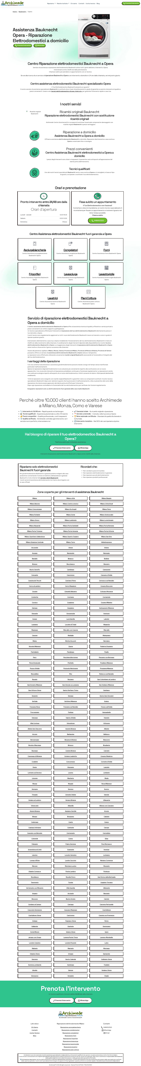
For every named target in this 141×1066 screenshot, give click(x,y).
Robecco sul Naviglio (106, 674)
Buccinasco (71, 564)
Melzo (35, 641)
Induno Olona (70, 932)
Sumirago (70, 965)
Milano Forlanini (34, 515)
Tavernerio (35, 882)
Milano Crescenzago (35, 509)
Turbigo (70, 712)
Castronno (70, 915)
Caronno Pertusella (106, 904)
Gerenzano (106, 926)
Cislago (34, 921)
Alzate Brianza (35, 811)
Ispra (106, 932)
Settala (34, 701)
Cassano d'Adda (106, 575)
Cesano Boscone (107, 586)
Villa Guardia (70, 888)
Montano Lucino (70, 866)
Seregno (35, 789)
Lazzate (106, 767)
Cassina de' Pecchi (34, 581)
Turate (70, 882)
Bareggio (106, 553)
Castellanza (106, 910)
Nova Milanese (107, 784)
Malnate (35, 948)
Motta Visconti (70, 641)
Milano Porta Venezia (70, 531)
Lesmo (70, 773)
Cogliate (35, 762)
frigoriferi (34, 274)
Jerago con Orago (34, 937)
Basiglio (34, 559)
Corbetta (34, 597)
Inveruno (107, 613)
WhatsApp (40, 45)
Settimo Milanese (70, 701)
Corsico (35, 602)
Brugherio (106, 745)
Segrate (35, 696)
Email (107, 1033)
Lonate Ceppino (34, 943)
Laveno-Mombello (106, 937)
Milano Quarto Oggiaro (71, 537)
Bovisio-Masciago (34, 745)
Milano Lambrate (71, 520)
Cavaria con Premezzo (106, 915)
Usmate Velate (70, 795)
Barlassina (70, 734)
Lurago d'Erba (35, 860)
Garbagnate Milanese (106, 608)
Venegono (34, 976)
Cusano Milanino (106, 602)
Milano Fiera (106, 509)
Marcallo (107, 630)
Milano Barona (35, 504)
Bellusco (107, 734)
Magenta (106, 624)
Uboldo (34, 970)
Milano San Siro (106, 537)
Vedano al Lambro (34, 800)
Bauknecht (22, 12)
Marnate (71, 948)
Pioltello (71, 663)
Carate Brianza (71, 751)
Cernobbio (106, 833)
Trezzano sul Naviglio (70, 707)
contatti (81, 3)
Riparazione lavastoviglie (70, 1044)
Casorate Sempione (35, 910)
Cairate (106, 899)
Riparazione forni (70, 1036)
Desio (35, 767)
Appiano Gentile (70, 811)
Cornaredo (106, 597)
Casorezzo (70, 575)
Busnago (35, 751)
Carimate (70, 827)
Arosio (106, 811)
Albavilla (71, 806)
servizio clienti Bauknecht (49, 478)
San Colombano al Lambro (106, 679)
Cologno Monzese (106, 591)
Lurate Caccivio (70, 860)
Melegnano (106, 635)
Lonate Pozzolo (70, 943)
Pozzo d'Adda (34, 668)
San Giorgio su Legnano (70, 685)
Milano (34, 498)
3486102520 (99, 220)
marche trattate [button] (62, 3)
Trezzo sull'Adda (106, 707)
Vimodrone (71, 723)
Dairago (34, 608)
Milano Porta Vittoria (106, 531)
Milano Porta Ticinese (34, 531)
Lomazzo (106, 855)
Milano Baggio (106, 498)
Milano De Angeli (70, 509)
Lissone (35, 778)
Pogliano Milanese (106, 663)
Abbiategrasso (106, 542)
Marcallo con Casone (70, 630)
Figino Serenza (71, 844)
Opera (70, 646)
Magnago (34, 630)
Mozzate (106, 866)
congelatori (71, 250)
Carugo (106, 827)
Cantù (71, 822)
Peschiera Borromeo (70, 657)
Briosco (70, 745)
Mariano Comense (106, 860)
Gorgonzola (71, 613)
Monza (34, 784)
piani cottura (88, 298)
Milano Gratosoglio (106, 515)
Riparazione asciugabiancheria (70, 1027)
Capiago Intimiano (34, 827)
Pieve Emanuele (34, 663)
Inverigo (106, 849)
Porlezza (107, 871)
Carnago (71, 904)
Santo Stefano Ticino (70, 690)
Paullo (106, 652)
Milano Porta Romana (106, 526)
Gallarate (34, 926)
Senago (70, 696)
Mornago (106, 948)
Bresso (34, 564)
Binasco (70, 559)
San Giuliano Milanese (106, 685)
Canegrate (106, 570)
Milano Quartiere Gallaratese (35, 537)
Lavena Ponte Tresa (71, 937)
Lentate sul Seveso (35, 773)
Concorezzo (70, 762)
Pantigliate (35, 652)
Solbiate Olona (106, 959)
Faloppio (35, 844)
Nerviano (106, 641)
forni (107, 250)
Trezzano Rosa (35, 707)
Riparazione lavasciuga (70, 1041)
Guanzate (70, 849)
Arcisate (71, 893)
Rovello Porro (70, 877)
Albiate (106, 729)
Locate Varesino (70, 855)
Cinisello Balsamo (71, 591)
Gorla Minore (34, 932)
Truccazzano (34, 712)
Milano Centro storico (70, 504)
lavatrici (53, 298)
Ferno (107, 921)
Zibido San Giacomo (35, 729)
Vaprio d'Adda (71, 718)
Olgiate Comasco (35, 871)
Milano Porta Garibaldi (70, 526)
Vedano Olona (106, 970)
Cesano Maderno (107, 756)
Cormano (70, 597)
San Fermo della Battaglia (106, 877)
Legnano (35, 624)
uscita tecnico (90, 3)
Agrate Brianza (70, 729)
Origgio (70, 954)
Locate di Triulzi (70, 624)
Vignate (106, 718)
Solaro (106, 701)
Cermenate (71, 833)
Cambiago (70, 570)
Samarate (106, 954)
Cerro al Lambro (34, 586)
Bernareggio (34, 740)
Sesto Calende (70, 959)
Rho (70, 674)
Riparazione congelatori (70, 1033)
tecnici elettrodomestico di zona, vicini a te (66, 91)
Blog (98, 3)
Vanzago (35, 718)
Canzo (106, 822)
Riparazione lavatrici (70, 1047)
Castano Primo (70, 581)
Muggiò (70, 784)
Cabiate (106, 816)
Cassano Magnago (70, 910)
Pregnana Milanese (106, 668)
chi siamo (73, 3)
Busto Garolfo (35, 570)
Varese (70, 970)
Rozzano (71, 679)
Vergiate (71, 976)
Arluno (106, 548)
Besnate (107, 893)
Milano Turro (70, 542)
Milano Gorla (70, 515)
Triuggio (35, 795)
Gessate (35, 613)
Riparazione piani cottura (70, 1050)
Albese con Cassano (106, 806)
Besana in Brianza (71, 740)
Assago (34, 553)
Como (70, 838)
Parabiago (70, 652)
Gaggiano (70, 608)
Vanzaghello (106, 712)
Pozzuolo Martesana (70, 668)
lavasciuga (70, 274)
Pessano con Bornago (106, 657)
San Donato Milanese (34, 685)
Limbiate (106, 773)
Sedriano (106, 690)
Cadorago (34, 822)
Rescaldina (34, 674)
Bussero (107, 564)
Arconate (34, 548)
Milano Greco (34, 520)
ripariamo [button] (50, 3)
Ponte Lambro (71, 871)
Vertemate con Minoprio (34, 888)
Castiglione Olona (34, 915)
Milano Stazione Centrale (34, 542)
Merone (34, 866)
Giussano (70, 767)
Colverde (34, 838)
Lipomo (34, 855)
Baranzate (70, 553)
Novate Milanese (35, 646)
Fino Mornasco (106, 844)
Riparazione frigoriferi (70, 1038)
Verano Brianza (70, 800)
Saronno (35, 959)
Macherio (70, 778)
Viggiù (106, 976)
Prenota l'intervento (132, 3)
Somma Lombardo (34, 965)
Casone (34, 635)
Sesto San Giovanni (106, 696)
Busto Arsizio (70, 899)
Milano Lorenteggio (106, 520)
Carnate (106, 751)
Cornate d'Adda (106, 762)
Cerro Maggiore (70, 586)
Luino (106, 943)
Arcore (34, 734)
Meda (106, 778)
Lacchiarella (71, 619)
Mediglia (71, 635)
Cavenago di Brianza (35, 756)
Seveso (70, 789)
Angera (34, 893)
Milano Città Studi (106, 504)
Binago (34, 816)
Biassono (106, 740)
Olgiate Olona (35, 954)
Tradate (106, 965)
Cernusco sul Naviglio (106, 581)
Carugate (34, 575)
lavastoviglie (106, 274)
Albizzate (106, 888)
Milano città (71, 498)
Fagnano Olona (70, 921)
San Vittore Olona (34, 690)
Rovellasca (35, 877)
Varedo (106, 795)
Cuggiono (70, 602)
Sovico (106, 789)
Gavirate (71, 926)
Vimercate (34, 806)
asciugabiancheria (35, 250)
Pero (34, 657)
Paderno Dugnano (106, 646)
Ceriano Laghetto (70, 756)
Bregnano (70, 816)
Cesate (34, 591)
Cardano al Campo (34, 904)
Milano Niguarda (34, 526)
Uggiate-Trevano (107, 882)
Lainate (106, 619)
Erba (106, 838)
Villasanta (106, 800)
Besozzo (35, 899)
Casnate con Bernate (34, 833)
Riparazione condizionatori (70, 1030)
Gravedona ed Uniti (34, 849)
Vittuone (106, 723)
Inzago (34, 619)
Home (15, 12)
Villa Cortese (34, 723)
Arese (71, 548)
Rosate (34, 679)
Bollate (106, 559)
